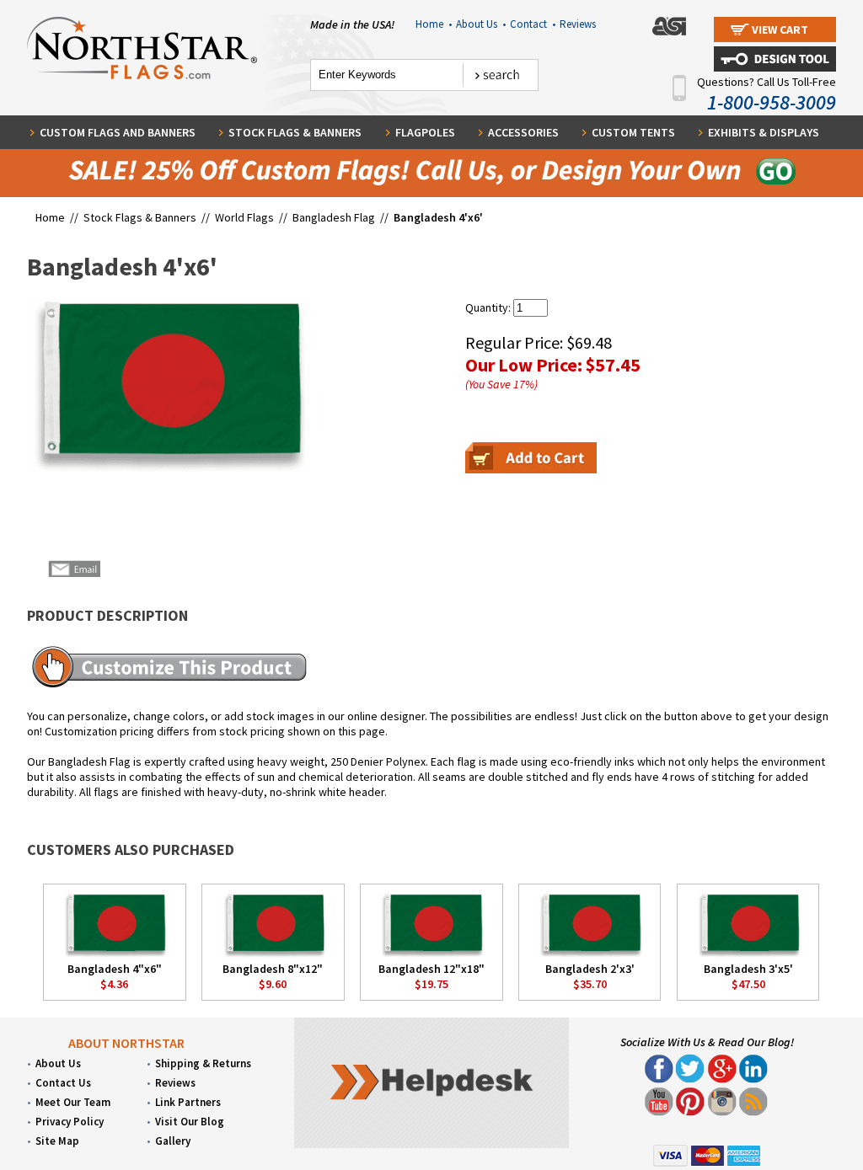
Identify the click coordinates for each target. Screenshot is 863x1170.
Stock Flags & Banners (295, 132)
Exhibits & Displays (763, 132)
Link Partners (188, 1102)
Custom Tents (633, 132)
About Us (481, 24)
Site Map (57, 1141)
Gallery (172, 1141)
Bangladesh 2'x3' (590, 968)
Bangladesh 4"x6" (114, 968)
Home (433, 24)
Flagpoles (425, 132)
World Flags (244, 217)
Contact (532, 24)
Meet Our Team (72, 1102)
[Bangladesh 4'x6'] (166, 385)
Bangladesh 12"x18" (431, 968)
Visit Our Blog (189, 1121)
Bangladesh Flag (333, 217)
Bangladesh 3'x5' (748, 968)
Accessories (523, 132)
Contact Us (63, 1083)
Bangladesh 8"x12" (272, 968)
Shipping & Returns (203, 1063)
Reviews (578, 24)
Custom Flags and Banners (118, 132)
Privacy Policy (69, 1121)
